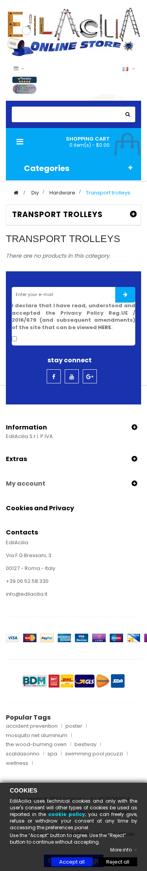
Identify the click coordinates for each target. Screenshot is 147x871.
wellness (17, 763)
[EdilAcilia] (73, 31)
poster (73, 726)
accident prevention (32, 726)
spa (52, 753)
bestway (85, 744)
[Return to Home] (16, 192)
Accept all (72, 862)
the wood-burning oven (36, 744)
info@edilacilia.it (26, 594)
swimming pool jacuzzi (94, 753)
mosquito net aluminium (36, 735)
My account (25, 483)
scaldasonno (23, 753)
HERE (104, 327)
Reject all (117, 862)
